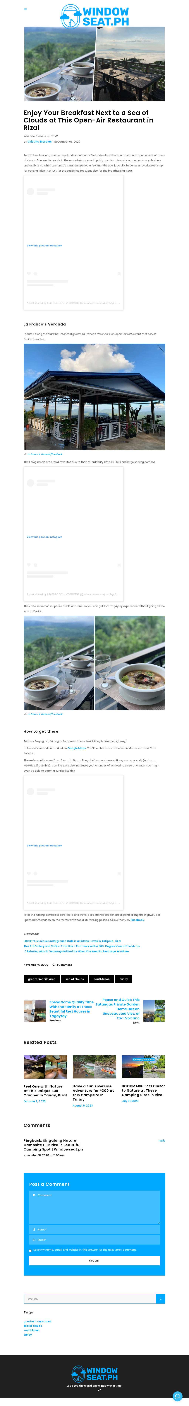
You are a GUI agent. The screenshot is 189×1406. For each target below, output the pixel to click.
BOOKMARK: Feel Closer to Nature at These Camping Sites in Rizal (143, 1090)
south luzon (102, 979)
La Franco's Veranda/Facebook (45, 454)
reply (162, 1140)
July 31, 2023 (130, 1101)
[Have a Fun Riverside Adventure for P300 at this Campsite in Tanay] (94, 1066)
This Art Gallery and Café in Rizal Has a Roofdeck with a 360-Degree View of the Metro (82, 946)
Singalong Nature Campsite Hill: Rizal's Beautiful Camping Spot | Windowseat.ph (53, 1145)
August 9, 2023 (83, 1105)
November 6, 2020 (36, 965)
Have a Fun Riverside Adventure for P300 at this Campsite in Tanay (93, 1093)
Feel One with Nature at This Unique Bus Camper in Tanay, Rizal (45, 1090)
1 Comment (64, 965)
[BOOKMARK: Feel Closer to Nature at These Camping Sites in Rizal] (143, 1066)
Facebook (137, 920)
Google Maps (77, 748)
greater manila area (42, 979)
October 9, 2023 (35, 1101)
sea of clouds (75, 979)
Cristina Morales (40, 142)
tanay (124, 979)
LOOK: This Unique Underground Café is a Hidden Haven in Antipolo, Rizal (72, 941)
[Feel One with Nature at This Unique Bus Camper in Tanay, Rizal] (45, 1067)
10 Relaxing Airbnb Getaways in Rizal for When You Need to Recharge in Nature (76, 951)
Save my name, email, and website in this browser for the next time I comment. (85, 1249)
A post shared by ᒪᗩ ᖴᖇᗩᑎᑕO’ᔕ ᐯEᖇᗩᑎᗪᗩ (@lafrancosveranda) (66, 302)
